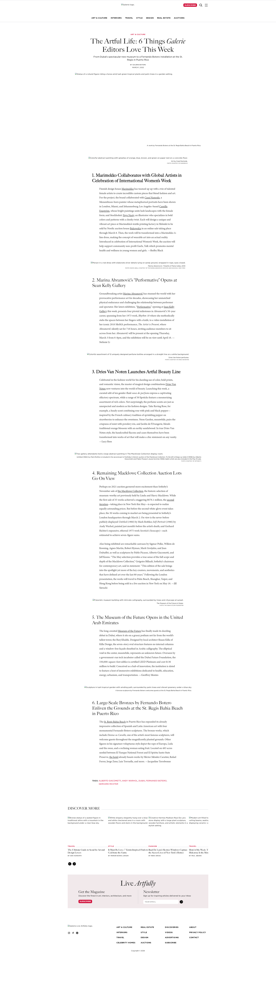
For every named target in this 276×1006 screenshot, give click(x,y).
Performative (144, 307)
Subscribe (190, 5)
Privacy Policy (197, 932)
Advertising (172, 937)
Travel (120, 937)
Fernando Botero (156, 781)
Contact (194, 937)
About (192, 927)
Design (144, 937)
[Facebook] (73, 933)
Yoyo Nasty (128, 215)
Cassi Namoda (152, 197)
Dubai (142, 781)
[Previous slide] (70, 864)
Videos (169, 932)
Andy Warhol (130, 781)
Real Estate (147, 927)
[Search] (201, 5)
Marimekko (128, 189)
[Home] (138, 7)
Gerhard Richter (108, 784)
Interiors (121, 932)
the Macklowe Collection (130, 491)
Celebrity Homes (125, 943)
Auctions (146, 943)
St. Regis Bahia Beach (115, 722)
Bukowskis (135, 228)
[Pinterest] (77, 933)
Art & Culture (124, 927)
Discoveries (172, 927)
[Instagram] (69, 933)
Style (144, 932)
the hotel (113, 757)
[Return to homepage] (83, 926)
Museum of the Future (129, 631)
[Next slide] (74, 864)
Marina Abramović (133, 294)
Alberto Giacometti (110, 781)
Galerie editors (139, 65)
